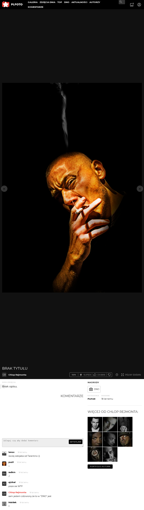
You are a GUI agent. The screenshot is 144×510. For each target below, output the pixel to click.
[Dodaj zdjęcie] (132, 4)
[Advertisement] (31, 415)
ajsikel (12, 482)
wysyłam (75, 442)
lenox (11, 452)
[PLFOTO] (12, 4)
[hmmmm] (110, 454)
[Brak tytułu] (110, 424)
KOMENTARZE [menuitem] (35, 7)
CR (4, 374)
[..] (95, 439)
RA (4, 473)
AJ (4, 483)
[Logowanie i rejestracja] (139, 4)
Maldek (12, 502)
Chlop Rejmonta (17, 374)
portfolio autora (100, 466)
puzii (11, 462)
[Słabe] (109, 375)
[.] (95, 424)
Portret (91, 398)
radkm (11, 472)
